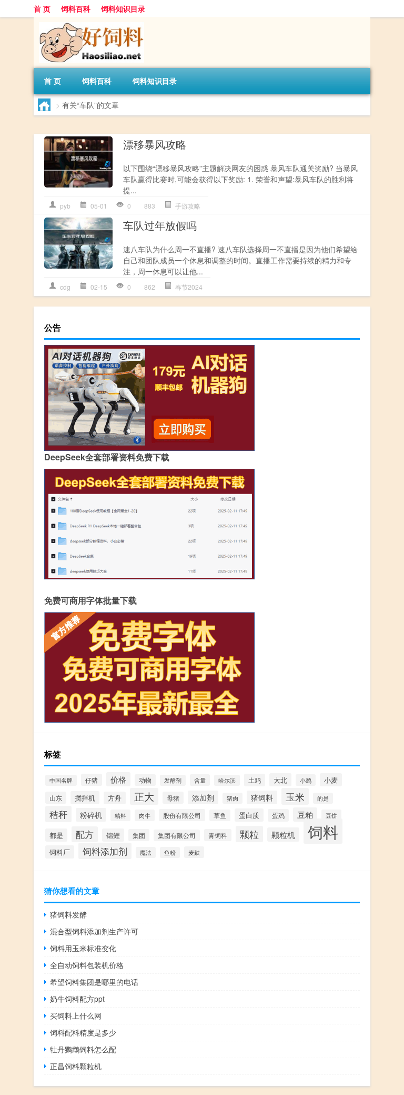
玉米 (295, 796)
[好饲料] (89, 20)
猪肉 (232, 798)
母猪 (173, 797)
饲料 (323, 831)
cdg (65, 286)
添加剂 (203, 797)
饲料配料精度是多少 (83, 1032)
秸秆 (58, 814)
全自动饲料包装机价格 (87, 965)
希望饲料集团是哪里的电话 (94, 981)
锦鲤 (113, 835)
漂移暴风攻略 (154, 144)
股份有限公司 (182, 815)
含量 (200, 780)
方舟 (115, 798)
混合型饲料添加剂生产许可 (94, 931)
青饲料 (217, 835)
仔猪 (91, 779)
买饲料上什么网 (76, 1015)
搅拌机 (85, 798)
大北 (280, 780)
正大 (144, 796)
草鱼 (220, 815)
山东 (55, 797)
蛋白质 (249, 815)
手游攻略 (187, 205)
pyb (65, 205)
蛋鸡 (278, 815)
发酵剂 (172, 780)
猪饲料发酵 (68, 914)
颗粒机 (283, 834)
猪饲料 (262, 797)
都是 (56, 835)
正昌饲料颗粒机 (76, 1066)
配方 (85, 834)
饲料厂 (59, 852)
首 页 (42, 8)
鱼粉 (170, 852)
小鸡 (305, 780)
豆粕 (305, 814)
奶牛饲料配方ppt (77, 998)
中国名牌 (61, 780)
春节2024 (189, 286)
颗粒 (249, 834)
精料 (120, 815)
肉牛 (144, 815)
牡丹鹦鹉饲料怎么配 (83, 1049)
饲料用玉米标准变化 (83, 948)
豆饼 (331, 815)
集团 (139, 835)
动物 (145, 780)
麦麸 (194, 852)
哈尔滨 (227, 780)
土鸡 (254, 780)
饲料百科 (75, 8)
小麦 (331, 780)
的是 (323, 798)
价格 (118, 779)
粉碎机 (91, 815)
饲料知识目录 (123, 8)
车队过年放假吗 (160, 225)
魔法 (146, 852)
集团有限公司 (177, 835)
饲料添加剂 (105, 850)
